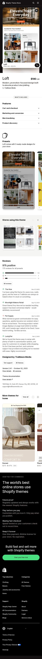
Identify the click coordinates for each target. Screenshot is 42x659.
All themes (19, 363)
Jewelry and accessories (11, 590)
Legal (23, 614)
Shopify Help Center (9, 606)
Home (4, 593)
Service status (27, 618)
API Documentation (9, 610)
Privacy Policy (7, 640)
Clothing (5, 582)
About (24, 606)
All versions (17, 371)
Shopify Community (9, 614)
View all (25, 397)
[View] (18, 238)
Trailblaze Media (10, 88)
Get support (8, 363)
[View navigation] (38, 3)
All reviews (8, 283)
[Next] (38, 220)
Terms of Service (8, 635)
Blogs (4, 618)
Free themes (26, 586)
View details (6, 371)
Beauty (4, 586)
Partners (25, 610)
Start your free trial (21, 557)
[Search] (33, 3)
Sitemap (5, 650)
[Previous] (33, 220)
